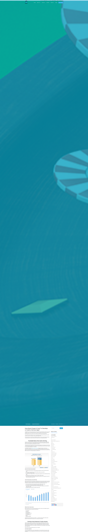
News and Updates (54, 472)
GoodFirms (52, 462)
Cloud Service (53, 447)
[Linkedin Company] (55, 504)
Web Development (54, 498)
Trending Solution (54, 495)
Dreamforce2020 (53, 454)
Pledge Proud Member (54, 478)
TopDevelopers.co (54, 492)
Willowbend (53, 501)
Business (52, 445)
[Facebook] (52, 504)
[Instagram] (54, 504)
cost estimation (53, 449)
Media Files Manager (54, 468)
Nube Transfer (53, 473)
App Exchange (53, 439)
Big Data (52, 443)
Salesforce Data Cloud (54, 483)
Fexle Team (53, 459)
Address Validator (54, 436)
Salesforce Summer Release (55, 484)
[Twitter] (53, 504)
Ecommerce (53, 456)
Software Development (54, 486)
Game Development (54, 461)
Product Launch (53, 479)
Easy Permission (53, 455)
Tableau (52, 489)
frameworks (53, 460)
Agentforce (53, 437)
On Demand (53, 474)
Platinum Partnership (54, 477)
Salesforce (52, 480)
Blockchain (52, 444)
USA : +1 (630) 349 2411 (45, 0)
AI (51, 438)
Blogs (56, 2)
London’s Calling (53, 466)
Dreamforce (53, 451)
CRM (51, 450)
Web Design (53, 497)
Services (52, 485)
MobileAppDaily (53, 471)
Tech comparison (54, 490)
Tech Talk (52, 491)
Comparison (53, 448)
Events (52, 457)
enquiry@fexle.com (60, 0)
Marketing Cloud (53, 467)
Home (35, 2)
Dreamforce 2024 (53, 453)
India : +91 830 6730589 (52, 0)
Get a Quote (61, 2)
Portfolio (48, 2)
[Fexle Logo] (26, 2)
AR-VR (52, 442)
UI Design (52, 496)
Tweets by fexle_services (54, 432)
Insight (52, 465)
